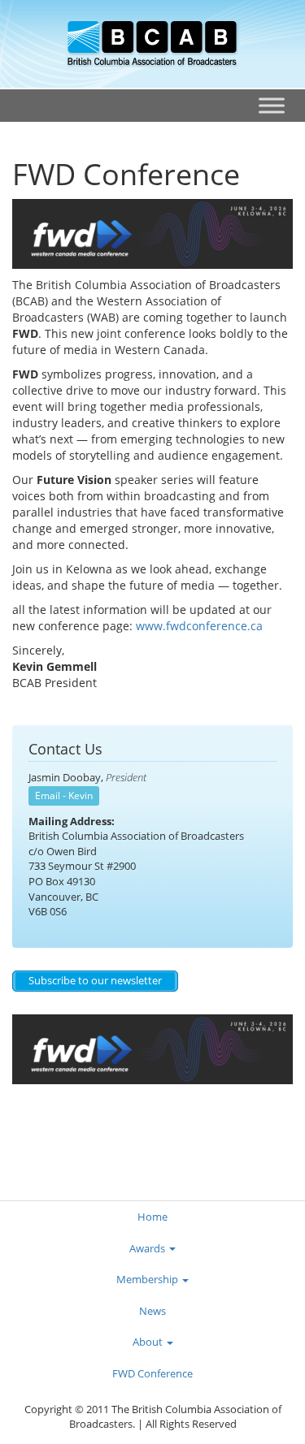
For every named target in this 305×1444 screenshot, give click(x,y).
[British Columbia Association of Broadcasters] (152, 42)
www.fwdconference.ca (199, 625)
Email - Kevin (64, 795)
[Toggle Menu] (272, 105)
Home (152, 1216)
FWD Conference (152, 1373)
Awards (148, 1248)
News (152, 1310)
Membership (148, 1279)
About (149, 1341)
